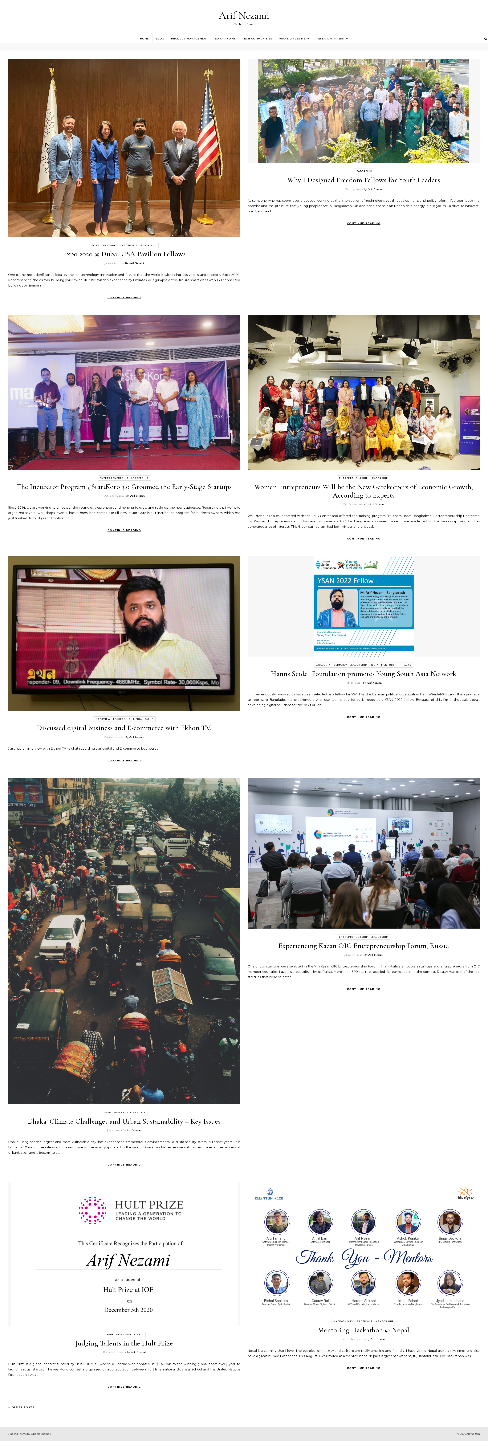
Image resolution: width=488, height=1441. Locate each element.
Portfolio (148, 245)
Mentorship (390, 665)
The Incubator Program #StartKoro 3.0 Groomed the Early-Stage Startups (124, 486)
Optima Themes (41, 1433)
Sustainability (134, 1112)
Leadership (129, 245)
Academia (323, 665)
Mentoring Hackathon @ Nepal (363, 1330)
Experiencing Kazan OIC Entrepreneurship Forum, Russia (363, 945)
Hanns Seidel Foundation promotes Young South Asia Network (363, 673)
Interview (103, 719)
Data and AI (225, 38)
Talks (149, 719)
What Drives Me (292, 38)
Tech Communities (257, 38)
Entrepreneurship (114, 478)
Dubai (96, 245)
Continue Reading (124, 297)
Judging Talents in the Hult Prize (124, 1343)
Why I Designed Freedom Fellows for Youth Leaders (363, 180)
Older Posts (22, 1407)
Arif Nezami (244, 15)
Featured (110, 245)
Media (137, 719)
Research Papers (330, 38)
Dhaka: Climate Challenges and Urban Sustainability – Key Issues (124, 1121)
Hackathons (343, 1321)
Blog (160, 38)
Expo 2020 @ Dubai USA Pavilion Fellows (124, 254)
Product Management (189, 38)
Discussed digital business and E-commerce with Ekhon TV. (124, 727)
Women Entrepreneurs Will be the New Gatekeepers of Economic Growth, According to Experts (363, 491)
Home (144, 38)
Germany (340, 665)
